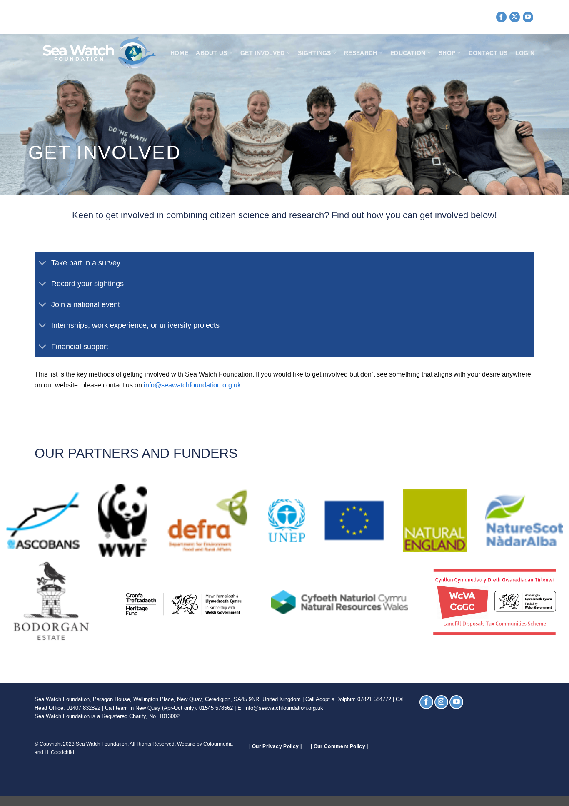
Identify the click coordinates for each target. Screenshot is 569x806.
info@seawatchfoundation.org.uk (192, 385)
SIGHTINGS (314, 53)
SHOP (447, 53)
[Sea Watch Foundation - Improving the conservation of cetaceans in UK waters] (95, 53)
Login (524, 53)
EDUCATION (408, 53)
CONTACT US (488, 53)
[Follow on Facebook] (501, 17)
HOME (179, 53)
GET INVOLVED (262, 53)
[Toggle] (43, 263)
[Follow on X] (515, 17)
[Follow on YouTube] (528, 17)
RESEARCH (360, 53)
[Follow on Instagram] (441, 702)
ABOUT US (211, 53)
